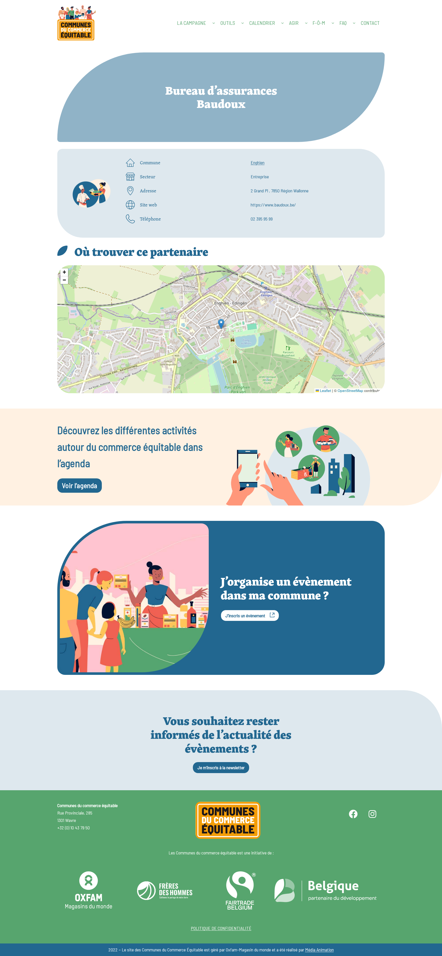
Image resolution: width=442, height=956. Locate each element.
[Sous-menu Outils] (242, 22)
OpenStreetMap (350, 390)
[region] (221, 329)
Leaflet (325, 390)
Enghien (257, 162)
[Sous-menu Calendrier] (282, 22)
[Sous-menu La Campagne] (213, 22)
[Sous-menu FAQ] (354, 22)
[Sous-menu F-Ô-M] (333, 22)
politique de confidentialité (221, 928)
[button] (221, 324)
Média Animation (319, 949)
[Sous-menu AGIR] (306, 22)
